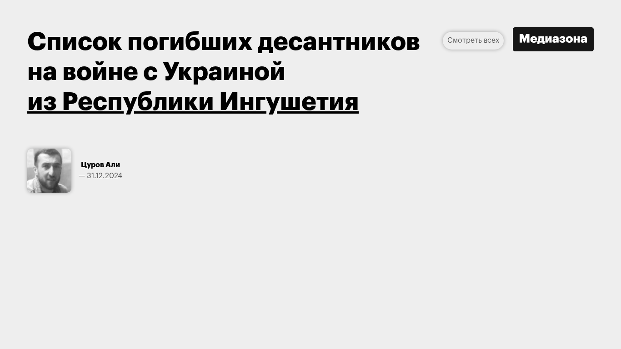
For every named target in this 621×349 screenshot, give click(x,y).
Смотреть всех (473, 40)
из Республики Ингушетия (193, 102)
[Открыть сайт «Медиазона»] (553, 40)
